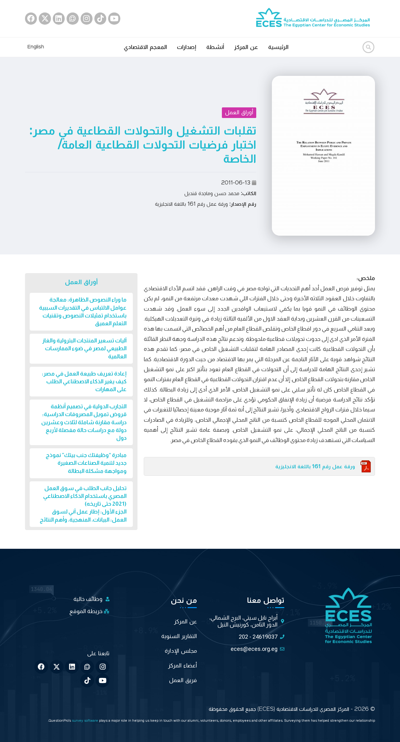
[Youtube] (114, 18)
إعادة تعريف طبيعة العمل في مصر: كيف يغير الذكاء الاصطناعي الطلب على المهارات (84, 381)
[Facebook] (31, 18)
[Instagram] (86, 18)
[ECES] (315, 18)
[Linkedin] (59, 18)
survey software (85, 721)
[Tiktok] (100, 18)
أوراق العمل (239, 112)
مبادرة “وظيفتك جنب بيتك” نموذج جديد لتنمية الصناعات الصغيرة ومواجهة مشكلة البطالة (86, 463)
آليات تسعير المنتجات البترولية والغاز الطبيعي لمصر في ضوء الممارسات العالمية (84, 348)
